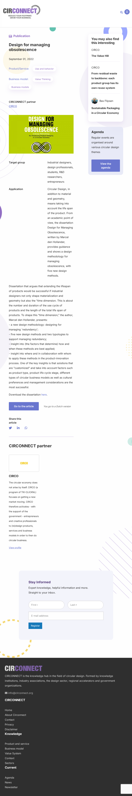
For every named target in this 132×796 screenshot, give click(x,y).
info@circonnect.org (20, 693)
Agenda (9, 777)
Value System (13, 753)
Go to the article (24, 406)
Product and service (17, 743)
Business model (14, 748)
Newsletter (11, 787)
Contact (9, 719)
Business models (20, 87)
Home (8, 710)
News (8, 782)
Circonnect (21, 11)
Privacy (9, 724)
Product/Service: (19, 68)
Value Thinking (43, 79)
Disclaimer (11, 729)
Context (9, 758)
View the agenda (105, 165)
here (44, 394)
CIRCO (13, 106)
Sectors (9, 763)
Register (35, 625)
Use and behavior (44, 68)
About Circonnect (15, 714)
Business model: (18, 79)
